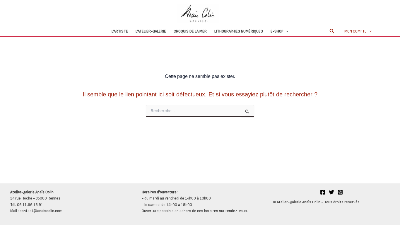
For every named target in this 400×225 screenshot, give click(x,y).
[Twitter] (331, 192)
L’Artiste (120, 31)
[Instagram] (340, 192)
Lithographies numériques (238, 31)
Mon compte (355, 31)
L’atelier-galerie (151, 31)
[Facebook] (322, 192)
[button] (285, 31)
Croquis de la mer (190, 31)
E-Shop (277, 31)
